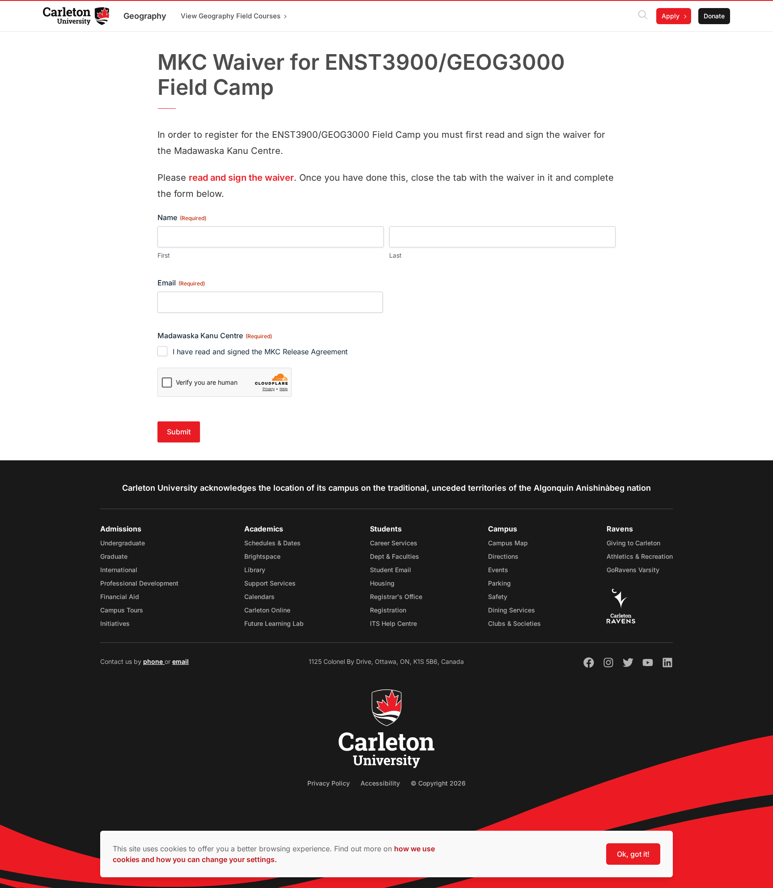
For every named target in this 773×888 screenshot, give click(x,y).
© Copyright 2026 (438, 783)
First (163, 255)
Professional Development (139, 583)
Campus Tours (121, 610)
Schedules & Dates (272, 543)
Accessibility (380, 783)
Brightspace (262, 556)
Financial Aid (119, 596)
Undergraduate (122, 543)
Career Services (393, 543)
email (180, 661)
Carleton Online (267, 610)
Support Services (270, 583)
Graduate (113, 556)
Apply (671, 16)
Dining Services (511, 610)
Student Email (390, 570)
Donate (714, 16)
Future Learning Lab (274, 623)
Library (254, 570)
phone (154, 661)
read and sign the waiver (241, 177)
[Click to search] (642, 16)
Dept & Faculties (394, 556)
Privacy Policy (328, 783)
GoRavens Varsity (633, 570)
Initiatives (115, 623)
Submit (179, 431)
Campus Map (508, 543)
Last (395, 255)
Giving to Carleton (633, 543)
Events (498, 570)
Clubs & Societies (514, 623)
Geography (144, 16)
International (118, 570)
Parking (499, 583)
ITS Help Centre (393, 623)
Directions (503, 556)
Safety (497, 596)
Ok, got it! (633, 854)
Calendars (259, 596)
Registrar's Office (396, 596)
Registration (388, 610)
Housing (382, 583)
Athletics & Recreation (640, 556)
